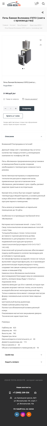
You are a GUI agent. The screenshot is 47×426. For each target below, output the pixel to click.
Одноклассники (29, 414)
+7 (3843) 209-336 (21, 392)
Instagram (22, 414)
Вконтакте (16, 414)
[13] (23, 53)
